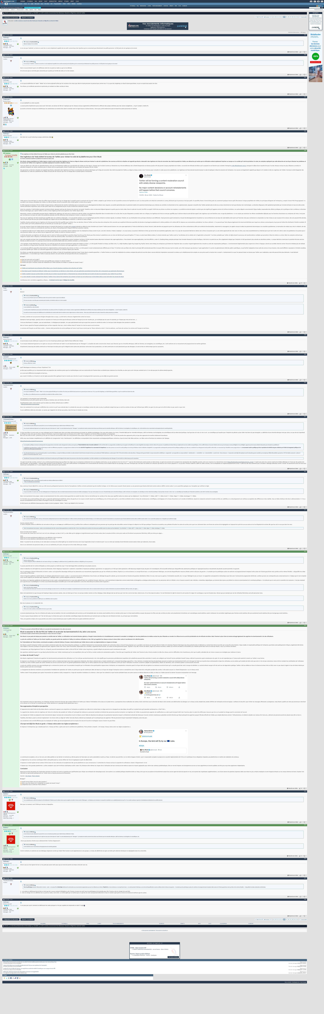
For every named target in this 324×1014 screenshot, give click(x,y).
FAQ (36, 1)
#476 (305, 791)
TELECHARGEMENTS (118, 923)
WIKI (176, 5)
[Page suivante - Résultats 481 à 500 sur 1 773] (300, 17)
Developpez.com (296, 982)
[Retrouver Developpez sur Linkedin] (322, 6)
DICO (179, 5)
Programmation (57, 3)
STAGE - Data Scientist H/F (138, 947)
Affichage (303, 32)
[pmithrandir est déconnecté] (10, 111)
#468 (305, 334)
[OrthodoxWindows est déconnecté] (10, 427)
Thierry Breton (36, 776)
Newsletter (52, 1)
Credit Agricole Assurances (142, 949)
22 (280, 16)
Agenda (31, 9)
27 (290, 16)
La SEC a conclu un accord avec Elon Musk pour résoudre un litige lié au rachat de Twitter (36, 21)
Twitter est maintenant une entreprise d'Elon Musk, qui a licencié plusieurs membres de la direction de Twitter (52, 268)
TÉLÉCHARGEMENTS (157, 5)
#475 (305, 625)
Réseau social (20, 9)
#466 (305, 150)
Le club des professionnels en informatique (21, 13)
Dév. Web (47, 3)
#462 (305, 54)
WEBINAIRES (143, 5)
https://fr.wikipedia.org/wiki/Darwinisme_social (240, 462)
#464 (305, 96)
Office (68, 3)
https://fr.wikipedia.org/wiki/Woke (30, 404)
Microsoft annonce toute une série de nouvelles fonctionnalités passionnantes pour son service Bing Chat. (29, 962)
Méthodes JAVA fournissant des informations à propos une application (21, 972)
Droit (72, 1)
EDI (51, 3)
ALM (32, 3)
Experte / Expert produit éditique (140, 953)
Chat (45, 1)
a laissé (73, 226)
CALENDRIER (223, 923)
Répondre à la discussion (11, 17)
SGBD (64, 3)
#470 (305, 382)
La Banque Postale (139, 955)
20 (275, 16)
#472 (305, 471)
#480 (305, 899)
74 (297, 16)
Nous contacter (288, 982)
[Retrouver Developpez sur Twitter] (319, 6)
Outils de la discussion (293, 32)
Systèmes (79, 3)
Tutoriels (30, 1)
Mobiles (74, 3)
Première (267, 17)
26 (288, 16)
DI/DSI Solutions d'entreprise (15, 3)
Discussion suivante (161, 930)
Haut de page (303, 982)
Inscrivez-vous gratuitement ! (32, 7)
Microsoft (37, 3)
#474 (305, 551)
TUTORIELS (132, 5)
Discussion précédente (149, 930)
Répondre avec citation (293, 74)
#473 (305, 509)
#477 (305, 825)
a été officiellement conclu (238, 165)
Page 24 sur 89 (259, 16)
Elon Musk (28, 776)
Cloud (25, 3)
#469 (305, 354)
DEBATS (182, 923)
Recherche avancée (318, 9)
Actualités (35, 13)
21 (278, 16)
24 (284, 16)
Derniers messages (5, 9)
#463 (305, 77)
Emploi (60, 1)
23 (282, 16)
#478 (305, 858)
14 (273, 16)
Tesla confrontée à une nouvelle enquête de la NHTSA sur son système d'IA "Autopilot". (25, 965)
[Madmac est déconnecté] (10, 806)
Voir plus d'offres (173, 957)
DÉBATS (171, 5)
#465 (305, 131)
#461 (305, 35)
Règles (39, 9)
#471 (305, 416)
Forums (22, 1)
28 (292, 16)
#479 (305, 878)
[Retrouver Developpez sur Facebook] (320, 6)
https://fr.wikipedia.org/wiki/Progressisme (31, 441)
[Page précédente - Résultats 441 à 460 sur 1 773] (271, 17)
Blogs (40, 1)
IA (28, 3)
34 (294, 16)
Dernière (303, 17)
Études (66, 1)
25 (286, 16)
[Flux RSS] (317, 6)
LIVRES (149, 5)
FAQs (87, 923)
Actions (12, 9)
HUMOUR (184, 5)
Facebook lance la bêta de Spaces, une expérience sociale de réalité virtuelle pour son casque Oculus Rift (29, 968)
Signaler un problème (27, 17)
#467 (305, 285)
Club (77, 1)
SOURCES (166, 5)
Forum (6, 13)
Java (42, 3)
